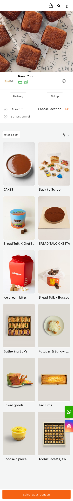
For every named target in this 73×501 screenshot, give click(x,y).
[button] (36, 81)
